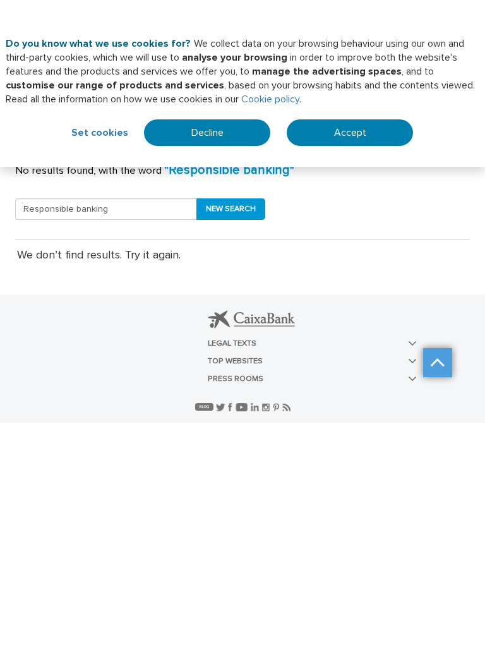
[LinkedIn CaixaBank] (256, 406)
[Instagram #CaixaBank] (267, 406)
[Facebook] (232, 406)
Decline (207, 133)
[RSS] (286, 406)
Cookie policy (270, 99)
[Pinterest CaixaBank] (277, 406)
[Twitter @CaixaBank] (222, 406)
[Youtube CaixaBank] (243, 406)
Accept (350, 133)
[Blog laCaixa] (205, 406)
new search (231, 209)
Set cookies (99, 132)
